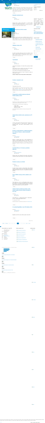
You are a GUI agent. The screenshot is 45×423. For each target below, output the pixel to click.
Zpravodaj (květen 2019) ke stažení (20, 29)
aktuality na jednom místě (19, 89)
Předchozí (6, 223)
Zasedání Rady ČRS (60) (39, 39)
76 (19, 223)
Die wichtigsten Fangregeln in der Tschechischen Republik (9, 259)
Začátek (3, 223)
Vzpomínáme (15, 59)
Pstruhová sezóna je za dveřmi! (19, 161)
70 (9, 223)
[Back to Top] (0, 226)
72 (12, 223)
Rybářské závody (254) (39, 41)
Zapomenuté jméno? (38, 58)
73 (14, 223)
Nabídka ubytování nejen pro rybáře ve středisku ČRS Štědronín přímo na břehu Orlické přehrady (38, 33)
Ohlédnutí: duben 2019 (17, 45)
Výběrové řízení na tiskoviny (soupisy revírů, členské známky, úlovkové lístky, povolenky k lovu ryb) (22, 190)
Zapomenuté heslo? (38, 59)
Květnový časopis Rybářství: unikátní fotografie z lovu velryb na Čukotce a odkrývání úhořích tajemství (22, 132)
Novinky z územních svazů (18, 80)
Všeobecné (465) (38, 47)
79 (24, 223)
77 (21, 223)
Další (26, 223)
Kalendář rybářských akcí (18, 15)
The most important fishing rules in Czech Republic (8, 254)
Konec (29, 223)
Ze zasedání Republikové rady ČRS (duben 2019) (22, 207)
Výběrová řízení (30, 201)
